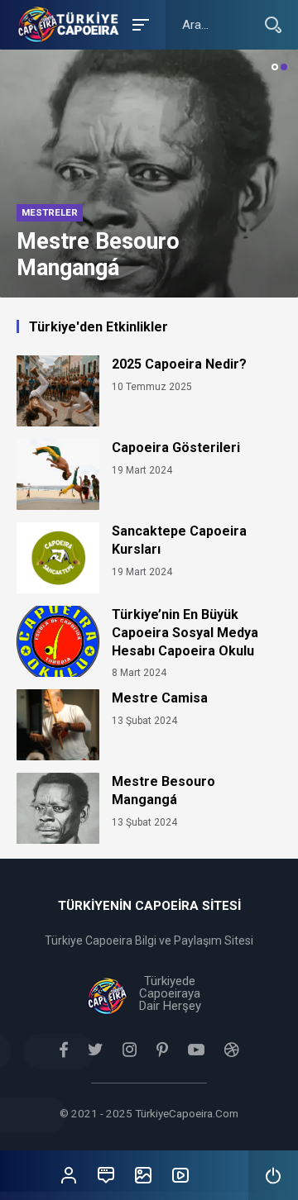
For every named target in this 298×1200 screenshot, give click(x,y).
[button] (275, 67)
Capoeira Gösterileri (176, 447)
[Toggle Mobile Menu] (138, 23)
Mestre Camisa (160, 698)
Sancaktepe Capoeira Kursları (179, 540)
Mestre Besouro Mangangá (163, 790)
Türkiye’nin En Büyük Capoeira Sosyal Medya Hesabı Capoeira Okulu (185, 633)
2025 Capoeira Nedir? (179, 364)
